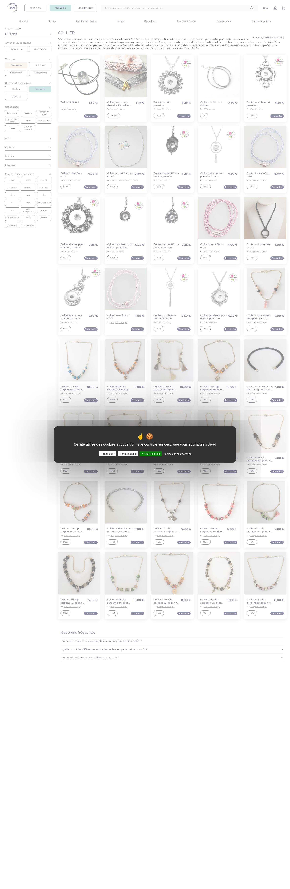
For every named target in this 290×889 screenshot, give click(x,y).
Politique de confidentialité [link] (177, 453)
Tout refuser (107, 453)
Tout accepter (151, 453)
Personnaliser (127, 453)
